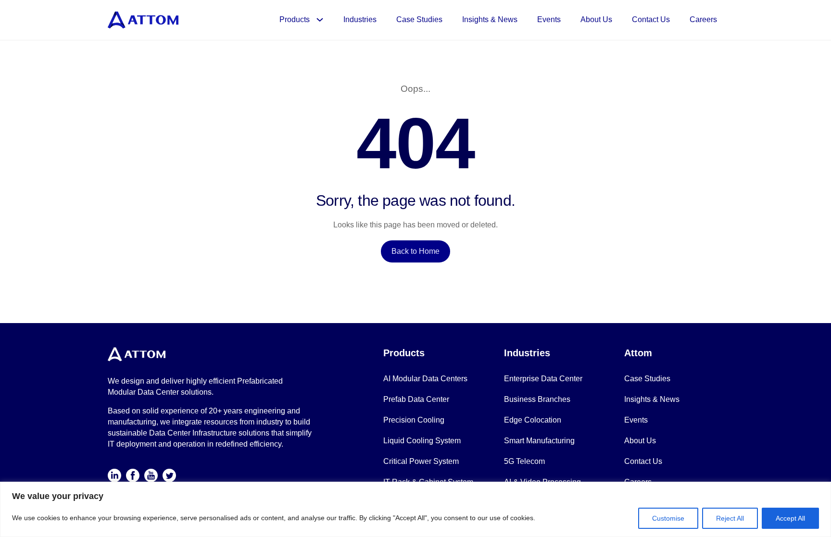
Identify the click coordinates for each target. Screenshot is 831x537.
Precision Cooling (413, 420)
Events (549, 19)
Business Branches (537, 399)
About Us (596, 19)
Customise (668, 518)
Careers (703, 19)
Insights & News (489, 19)
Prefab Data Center (416, 399)
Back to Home (415, 251)
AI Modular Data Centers (425, 379)
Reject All (730, 518)
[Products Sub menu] (323, 19)
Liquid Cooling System (422, 441)
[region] (415, 509)
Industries (360, 19)
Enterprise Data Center (543, 379)
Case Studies (419, 19)
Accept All (790, 518)
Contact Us (651, 19)
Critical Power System (421, 461)
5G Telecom (524, 461)
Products (294, 19)
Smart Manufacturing (539, 441)
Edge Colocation (532, 420)
